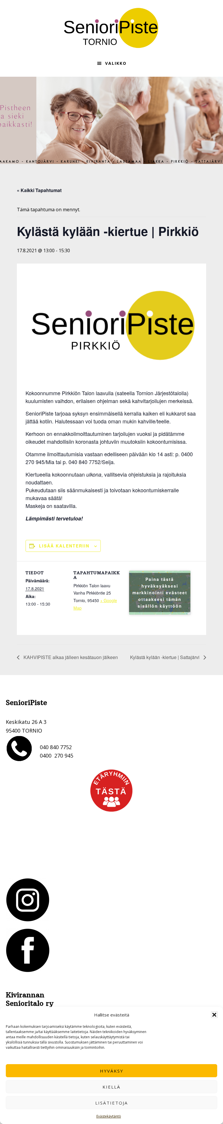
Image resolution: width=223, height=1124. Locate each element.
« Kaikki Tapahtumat (39, 190)
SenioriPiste (111, 28)
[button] (214, 1015)
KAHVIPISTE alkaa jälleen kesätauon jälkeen (70, 657)
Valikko (116, 63)
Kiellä (111, 1087)
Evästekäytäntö (108, 1116)
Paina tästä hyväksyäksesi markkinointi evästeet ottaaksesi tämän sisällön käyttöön (159, 592)
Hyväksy (111, 1071)
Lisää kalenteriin (64, 546)
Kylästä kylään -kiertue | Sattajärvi (165, 657)
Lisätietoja (111, 1103)
